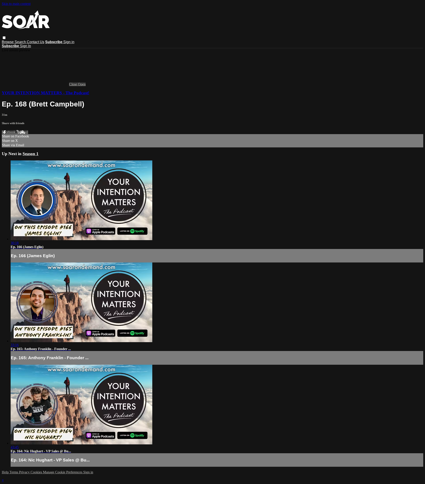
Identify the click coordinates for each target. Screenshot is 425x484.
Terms (14, 472)
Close (73, 84)
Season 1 (31, 153)
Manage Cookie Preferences (63, 472)
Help (6, 472)
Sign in (68, 42)
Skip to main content (16, 4)
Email (24, 132)
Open (82, 84)
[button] (4, 37)
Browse (8, 42)
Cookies (37, 472)
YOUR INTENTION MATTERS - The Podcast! (45, 93)
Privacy (25, 472)
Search (21, 42)
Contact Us (35, 42)
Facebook (9, 132)
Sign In (25, 46)
